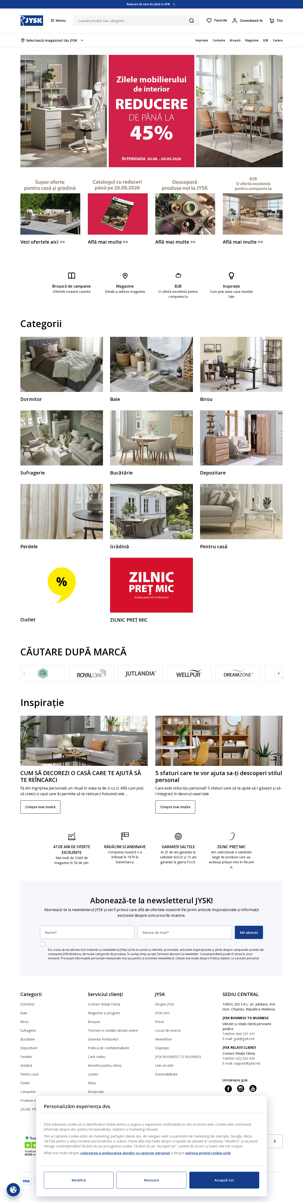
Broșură (94, 1021)
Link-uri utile (164, 1065)
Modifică (79, 1180)
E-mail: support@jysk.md (241, 1063)
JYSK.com (162, 1013)
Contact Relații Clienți (104, 1004)
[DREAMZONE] (237, 673)
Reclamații (96, 1091)
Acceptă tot (224, 1180)
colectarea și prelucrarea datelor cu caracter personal (125, 1153)
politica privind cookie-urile (208, 1153)
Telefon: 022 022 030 (239, 1058)
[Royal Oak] (91, 673)
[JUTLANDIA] (140, 673)
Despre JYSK (164, 1004)
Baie (23, 1013)
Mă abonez (249, 932)
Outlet (25, 1083)
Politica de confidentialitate (108, 1048)
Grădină (26, 1065)
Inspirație (162, 1048)
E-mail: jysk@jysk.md (238, 1038)
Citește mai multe (40, 807)
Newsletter (163, 1039)
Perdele (26, 1056)
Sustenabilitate (166, 1074)
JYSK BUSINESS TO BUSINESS (178, 1056)
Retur (92, 1083)
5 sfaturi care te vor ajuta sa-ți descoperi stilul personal (218, 776)
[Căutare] (191, 20)
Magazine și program (104, 1013)
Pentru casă (29, 1074)
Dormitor (27, 1004)
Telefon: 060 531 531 (239, 1033)
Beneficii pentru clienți (104, 1065)
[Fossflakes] (42, 673)
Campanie (28, 1091)
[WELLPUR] (189, 673)
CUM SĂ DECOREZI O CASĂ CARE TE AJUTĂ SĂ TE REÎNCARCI (80, 776)
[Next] (279, 673)
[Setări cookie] (13, 1189)
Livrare (93, 1074)
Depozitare (28, 1048)
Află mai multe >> (148, 4)
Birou (24, 1021)
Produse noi (29, 1100)
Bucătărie (27, 1039)
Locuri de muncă (168, 1030)
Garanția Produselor (103, 1039)
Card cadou (96, 1056)
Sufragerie (28, 1030)
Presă (159, 1021)
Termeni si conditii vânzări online (113, 1030)
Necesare (151, 1180)
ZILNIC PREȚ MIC (33, 1109)
